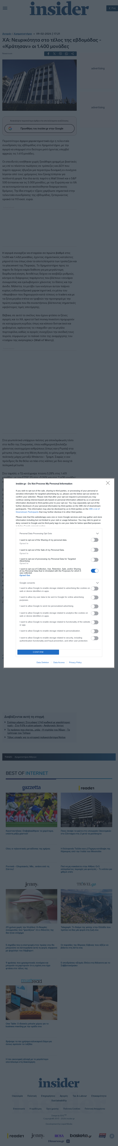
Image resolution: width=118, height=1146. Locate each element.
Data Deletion (43, 662)
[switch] (94, 540)
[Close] (109, 484)
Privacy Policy (75, 662)
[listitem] (59, 533)
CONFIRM (38, 652)
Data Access (59, 662)
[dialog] (59, 573)
